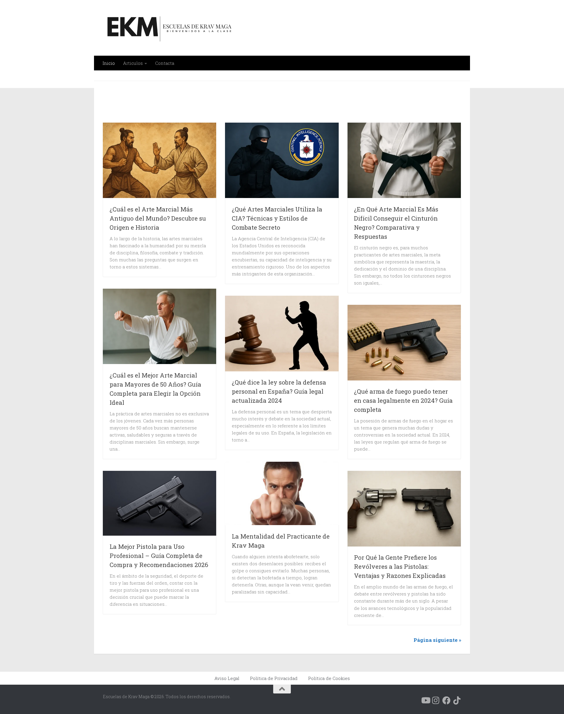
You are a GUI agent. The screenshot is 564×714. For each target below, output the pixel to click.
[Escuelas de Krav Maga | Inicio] (168, 28)
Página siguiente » (437, 640)
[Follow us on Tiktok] (457, 700)
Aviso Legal (226, 678)
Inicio (109, 63)
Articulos (133, 63)
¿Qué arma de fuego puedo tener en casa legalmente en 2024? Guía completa (403, 400)
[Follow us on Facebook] (446, 700)
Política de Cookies (329, 678)
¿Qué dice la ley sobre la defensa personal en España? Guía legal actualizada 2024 (279, 391)
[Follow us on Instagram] (436, 700)
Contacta (164, 63)
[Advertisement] (253, 105)
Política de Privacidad (274, 678)
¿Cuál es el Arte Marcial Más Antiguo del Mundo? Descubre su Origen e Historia (158, 218)
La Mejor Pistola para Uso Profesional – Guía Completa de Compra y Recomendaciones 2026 (159, 555)
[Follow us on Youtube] (425, 700)
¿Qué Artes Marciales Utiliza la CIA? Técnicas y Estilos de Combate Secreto (277, 218)
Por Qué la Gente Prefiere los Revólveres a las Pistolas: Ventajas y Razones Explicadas (400, 566)
